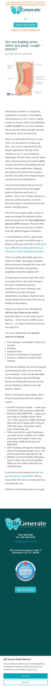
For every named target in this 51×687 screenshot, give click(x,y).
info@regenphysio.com (25, 541)
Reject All (25, 682)
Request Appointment (25, 24)
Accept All (25, 676)
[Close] (48, 657)
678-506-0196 (25, 534)
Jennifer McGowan (14, 54)
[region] (25, 671)
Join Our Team (25, 589)
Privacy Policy (32, 669)
